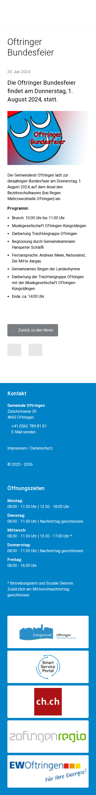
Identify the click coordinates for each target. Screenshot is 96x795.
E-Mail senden (23, 432)
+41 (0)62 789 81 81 (28, 426)
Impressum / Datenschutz (30, 448)
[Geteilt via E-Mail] (35, 350)
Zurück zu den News (34, 330)
